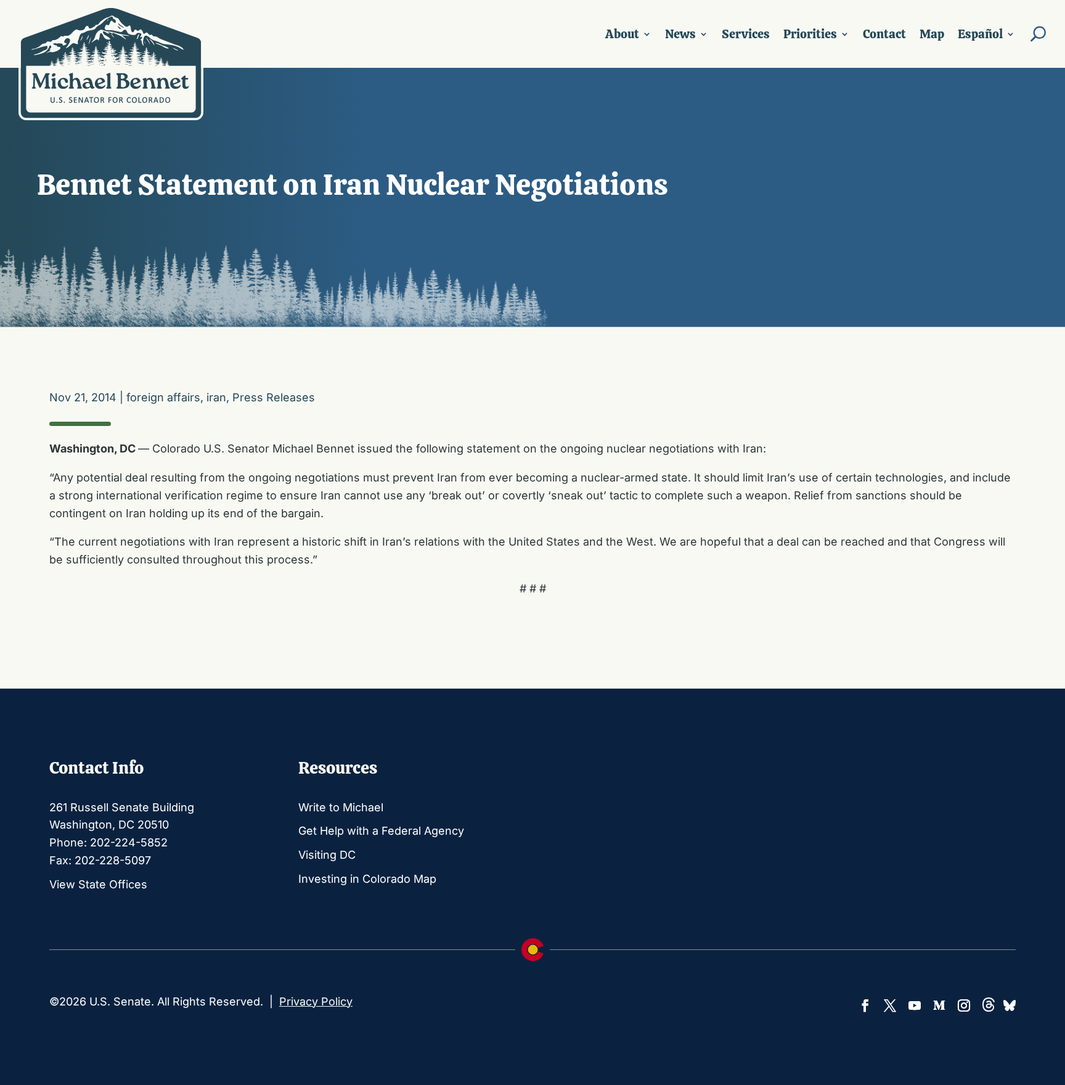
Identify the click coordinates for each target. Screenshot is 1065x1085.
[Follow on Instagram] (964, 1005)
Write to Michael (340, 807)
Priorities (810, 34)
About (622, 34)
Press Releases (273, 397)
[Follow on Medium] (939, 1005)
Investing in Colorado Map (367, 878)
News (680, 34)
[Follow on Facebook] (865, 1005)
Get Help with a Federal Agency (381, 830)
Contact (884, 34)
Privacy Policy (316, 1001)
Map (932, 34)
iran (216, 397)
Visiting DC (327, 854)
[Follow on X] (890, 1005)
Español (980, 34)
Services (746, 34)
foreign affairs (163, 397)
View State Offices (98, 884)
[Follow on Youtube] (914, 1005)
